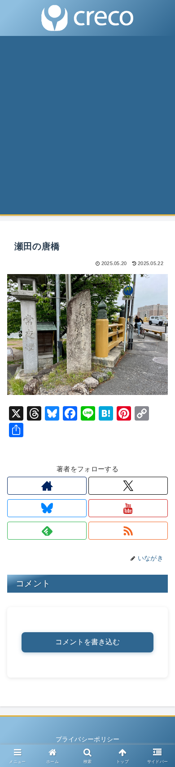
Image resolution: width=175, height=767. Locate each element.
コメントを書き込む (87, 642)
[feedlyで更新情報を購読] (47, 531)
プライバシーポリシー (88, 739)
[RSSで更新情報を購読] (128, 531)
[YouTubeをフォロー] (128, 508)
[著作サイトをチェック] (47, 486)
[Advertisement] (87, 128)
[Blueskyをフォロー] (47, 508)
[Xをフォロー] (128, 486)
